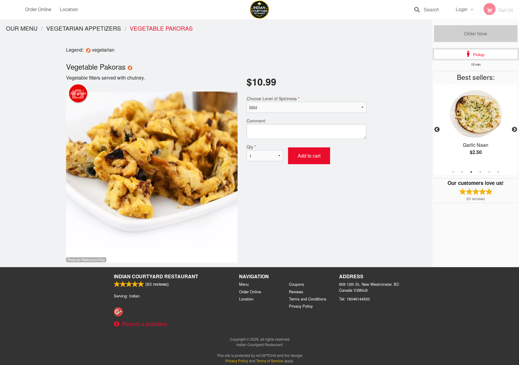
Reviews (296, 291)
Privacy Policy (301, 306)
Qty (251, 147)
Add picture (78, 93)
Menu (244, 284)
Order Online (38, 9)
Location (69, 9)
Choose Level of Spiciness (273, 98)
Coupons (296, 284)
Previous (437, 130)
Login (461, 9)
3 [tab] (471, 172)
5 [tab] (489, 172)
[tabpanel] (476, 126)
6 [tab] (498, 172)
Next (514, 130)
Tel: (354, 299)
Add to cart (309, 155)
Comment (256, 121)
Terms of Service (269, 360)
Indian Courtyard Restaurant (156, 276)
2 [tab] (462, 172)
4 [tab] (480, 172)
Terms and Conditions (307, 299)
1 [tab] (453, 172)
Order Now (475, 33)
